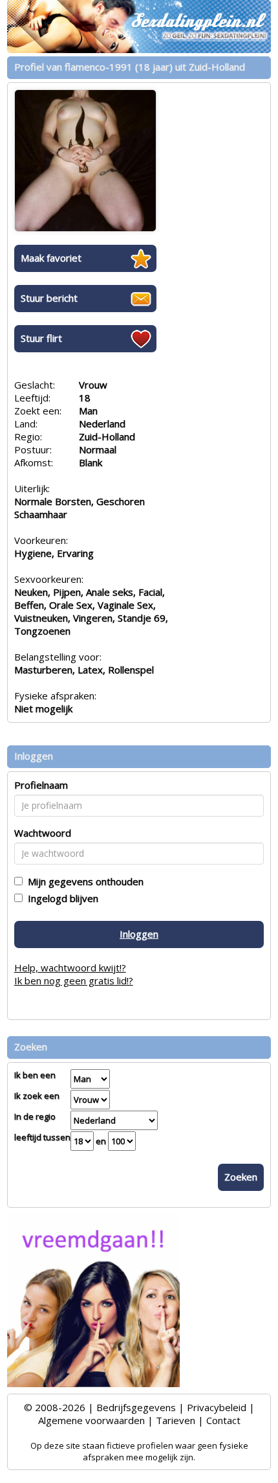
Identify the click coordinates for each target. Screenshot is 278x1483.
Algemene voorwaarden (91, 1420)
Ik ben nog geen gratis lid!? (73, 980)
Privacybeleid (216, 1407)
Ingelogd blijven (60, 898)
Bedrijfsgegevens (136, 1407)
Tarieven (175, 1420)
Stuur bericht (49, 297)
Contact (223, 1420)
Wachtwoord (42, 832)
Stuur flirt (41, 338)
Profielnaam (41, 784)
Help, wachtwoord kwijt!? (70, 967)
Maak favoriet (51, 257)
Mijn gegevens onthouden (83, 881)
